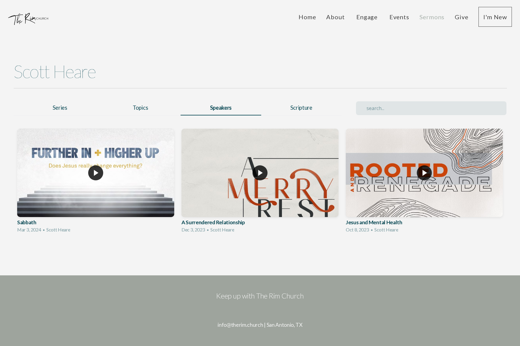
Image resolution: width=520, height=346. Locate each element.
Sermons (432, 16)
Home (307, 16)
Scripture (301, 107)
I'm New (495, 16)
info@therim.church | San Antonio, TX (260, 325)
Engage (367, 16)
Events (399, 16)
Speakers (221, 107)
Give (461, 16)
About (336, 16)
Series (60, 107)
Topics (140, 107)
